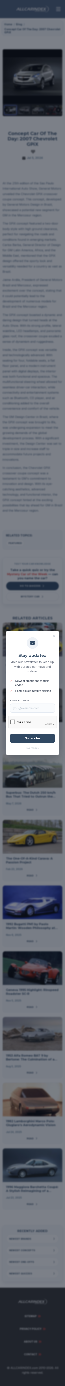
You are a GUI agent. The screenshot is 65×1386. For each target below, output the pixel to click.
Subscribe (32, 738)
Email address (19, 700)
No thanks (33, 748)
